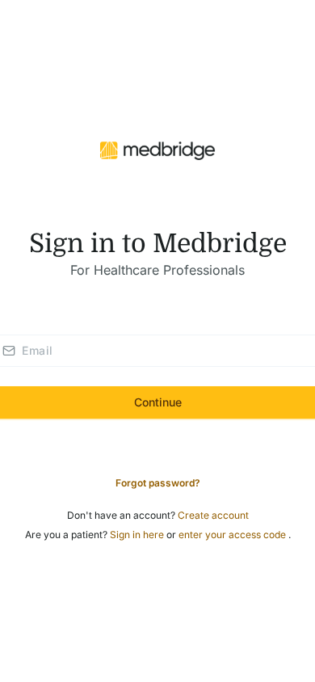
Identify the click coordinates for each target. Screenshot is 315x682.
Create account (213, 515)
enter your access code (233, 534)
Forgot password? (158, 483)
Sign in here (138, 534)
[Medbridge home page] (157, 149)
